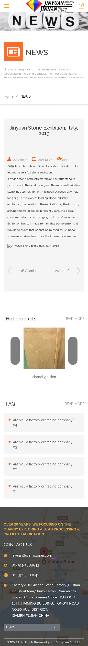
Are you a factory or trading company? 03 (43, 444)
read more (74, 319)
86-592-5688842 (25, 565)
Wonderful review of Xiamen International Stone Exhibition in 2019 (58, 271)
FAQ (10, 404)
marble (44, 179)
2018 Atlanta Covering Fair (26, 271)
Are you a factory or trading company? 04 (43, 422)
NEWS (26, 96)
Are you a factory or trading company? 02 (43, 466)
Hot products (21, 318)
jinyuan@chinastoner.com (32, 555)
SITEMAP (13, 642)
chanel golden (44, 377)
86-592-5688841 (25, 575)
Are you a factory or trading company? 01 (43, 488)
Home (8, 96)
